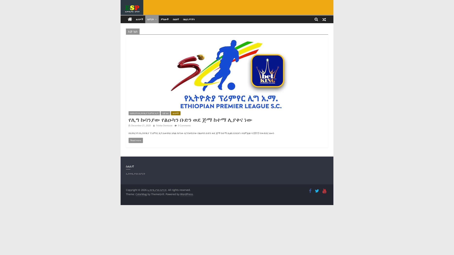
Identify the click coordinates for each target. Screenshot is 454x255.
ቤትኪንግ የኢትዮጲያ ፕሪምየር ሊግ (144, 113)
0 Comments (184, 125)
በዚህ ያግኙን (189, 19)
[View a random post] (324, 19)
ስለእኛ (176, 19)
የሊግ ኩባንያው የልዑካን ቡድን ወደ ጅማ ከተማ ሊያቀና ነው (190, 119)
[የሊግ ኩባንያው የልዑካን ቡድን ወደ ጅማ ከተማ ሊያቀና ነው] (227, 39)
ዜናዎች (139, 19)
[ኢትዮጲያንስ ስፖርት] (130, 19)
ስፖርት (150, 19)
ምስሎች (165, 19)
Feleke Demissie (164, 125)
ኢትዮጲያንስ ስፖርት (132, 11)
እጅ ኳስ (165, 113)
